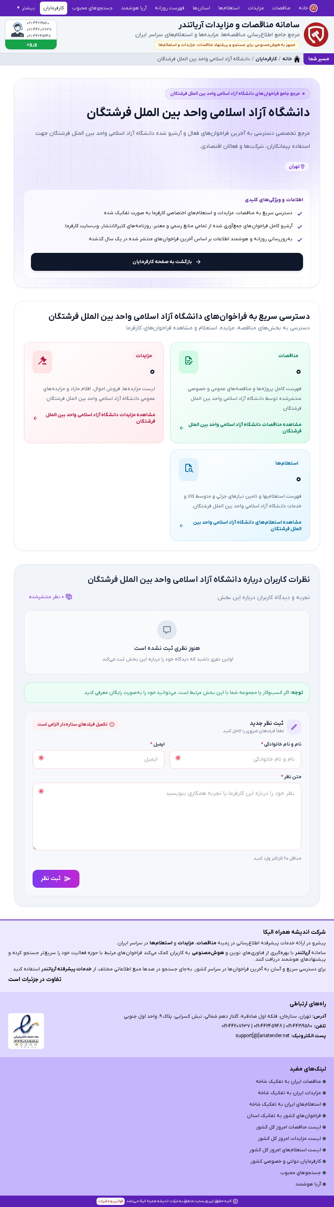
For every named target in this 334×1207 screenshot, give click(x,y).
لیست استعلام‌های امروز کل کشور (285, 1150)
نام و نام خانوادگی (281, 744)
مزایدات (186, 943)
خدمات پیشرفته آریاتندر (66, 969)
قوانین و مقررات (110, 1201)
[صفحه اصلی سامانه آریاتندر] (316, 35)
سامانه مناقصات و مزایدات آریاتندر (239, 25)
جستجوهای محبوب (300, 1173)
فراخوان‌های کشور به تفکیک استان (284, 1116)
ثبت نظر (51, 878)
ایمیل (157, 744)
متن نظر (291, 777)
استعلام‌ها (160, 943)
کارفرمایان (266, 59)
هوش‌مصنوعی (208, 953)
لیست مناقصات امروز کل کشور (288, 1127)
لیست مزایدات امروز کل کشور (289, 1138)
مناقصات (206, 943)
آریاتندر (302, 953)
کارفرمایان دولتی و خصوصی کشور (285, 1161)
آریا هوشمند (308, 1184)
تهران (294, 166)
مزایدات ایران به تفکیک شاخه (289, 1093)
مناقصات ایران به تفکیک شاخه (288, 1081)
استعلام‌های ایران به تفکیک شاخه (285, 1104)
